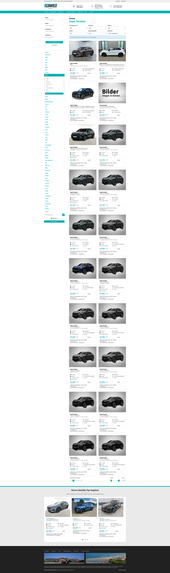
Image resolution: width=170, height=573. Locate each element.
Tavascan (48, 91)
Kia (46, 142)
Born (47, 80)
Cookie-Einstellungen (85, 551)
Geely (46, 119)
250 (81, 480)
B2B (86, 12)
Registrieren (123, 1)
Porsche (47, 183)
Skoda (46, 191)
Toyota (46, 201)
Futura (46, 117)
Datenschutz (76, 551)
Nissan (46, 173)
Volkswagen (48, 203)
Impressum (54, 551)
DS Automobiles (49, 101)
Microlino (47, 165)
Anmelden (118, 1)
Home (46, 12)
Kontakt (92, 12)
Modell (46, 23)
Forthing (47, 112)
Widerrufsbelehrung (67, 551)
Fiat (46, 107)
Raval (47, 89)
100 (78, 480)
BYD (46, 70)
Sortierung (109, 31)
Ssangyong (47, 196)
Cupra (46, 75)
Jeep (46, 137)
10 (71, 480)
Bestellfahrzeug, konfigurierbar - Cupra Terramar (82, 60)
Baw (46, 65)
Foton (46, 114)
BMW (46, 67)
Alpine (46, 57)
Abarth (46, 52)
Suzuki (46, 198)
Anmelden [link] (55, 221)
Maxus (46, 155)
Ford (46, 109)
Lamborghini (48, 145)
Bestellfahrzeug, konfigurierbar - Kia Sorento (57, 516)
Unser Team (80, 12)
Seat (46, 188)
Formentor (48, 82)
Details (89, 73)
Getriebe (109, 25)
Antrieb (71, 31)
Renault (47, 185)
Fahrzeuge (60, 12)
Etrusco (47, 104)
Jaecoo (47, 134)
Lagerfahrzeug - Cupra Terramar (82, 146)
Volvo (46, 206)
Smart (46, 193)
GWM (46, 122)
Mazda (46, 157)
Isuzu (46, 129)
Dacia (46, 96)
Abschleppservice (71, 12)
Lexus (46, 147)
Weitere (47, 208)
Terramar (48, 93)
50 (75, 480)
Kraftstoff (90, 25)
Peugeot (47, 180)
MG (46, 163)
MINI (46, 168)
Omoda (47, 175)
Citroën (47, 72)
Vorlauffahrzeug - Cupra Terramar (112, 146)
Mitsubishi (47, 170)
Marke (46, 17)
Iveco (46, 132)
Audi (46, 59)
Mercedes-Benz (49, 160)
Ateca (47, 78)
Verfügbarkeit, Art (73, 25)
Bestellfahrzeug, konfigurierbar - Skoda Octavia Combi (110, 516)
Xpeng (46, 211)
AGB (60, 551)
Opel (46, 178)
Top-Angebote (53, 12)
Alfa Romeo (48, 54)
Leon (47, 85)
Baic (46, 62)
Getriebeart (48, 35)
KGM (46, 140)
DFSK (46, 99)
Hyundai (47, 127)
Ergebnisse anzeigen (54, 42)
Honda (46, 124)
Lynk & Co (47, 150)
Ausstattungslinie (92, 31)
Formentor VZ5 (49, 84)
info (70, 16)
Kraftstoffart (48, 29)
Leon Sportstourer (49, 87)
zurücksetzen (54, 45)
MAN (46, 152)
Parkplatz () (55, 218)
